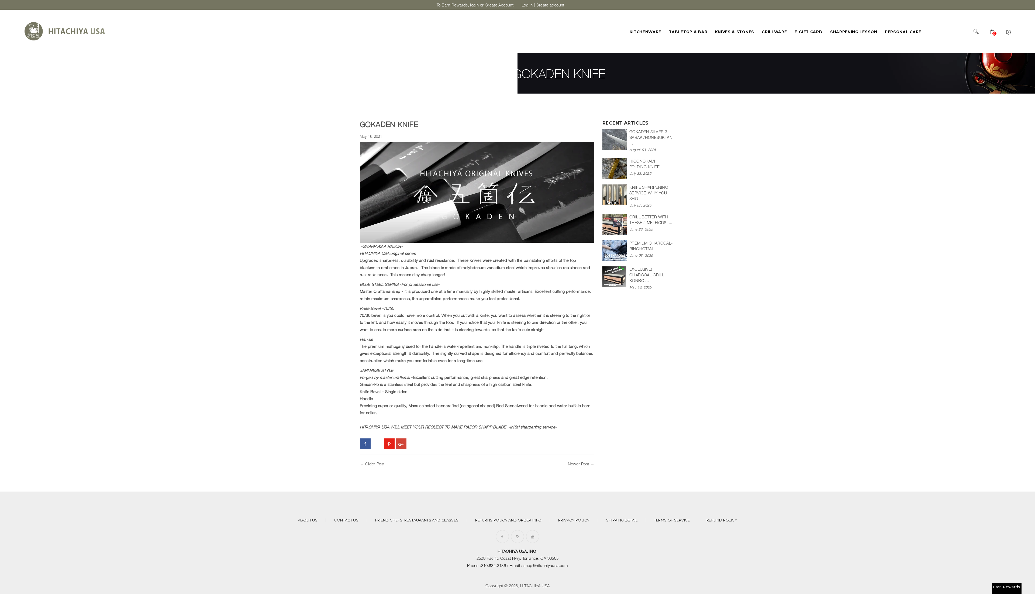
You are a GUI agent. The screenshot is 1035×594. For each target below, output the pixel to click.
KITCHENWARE (645, 32)
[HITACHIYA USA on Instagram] (517, 536)
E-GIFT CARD (809, 32)
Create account (550, 4)
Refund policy (721, 520)
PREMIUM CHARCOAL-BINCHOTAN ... (651, 246)
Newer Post (578, 463)
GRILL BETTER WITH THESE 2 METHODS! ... (650, 219)
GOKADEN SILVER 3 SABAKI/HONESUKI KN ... (651, 137)
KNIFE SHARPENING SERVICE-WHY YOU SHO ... (648, 193)
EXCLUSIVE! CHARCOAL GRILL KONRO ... (646, 275)
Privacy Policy (573, 520)
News (487, 73)
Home (445, 73)
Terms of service (672, 520)
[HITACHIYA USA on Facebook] (502, 536)
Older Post (375, 463)
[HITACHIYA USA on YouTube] (532, 536)
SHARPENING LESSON (853, 32)
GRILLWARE (774, 32)
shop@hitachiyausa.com (545, 565)
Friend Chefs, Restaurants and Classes (417, 520)
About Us (308, 520)
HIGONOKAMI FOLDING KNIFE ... (646, 164)
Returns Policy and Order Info (508, 520)
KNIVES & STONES (734, 32)
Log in (527, 4)
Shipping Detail (622, 520)
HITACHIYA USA (535, 585)
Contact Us (346, 520)
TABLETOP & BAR (688, 32)
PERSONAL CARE (903, 32)
